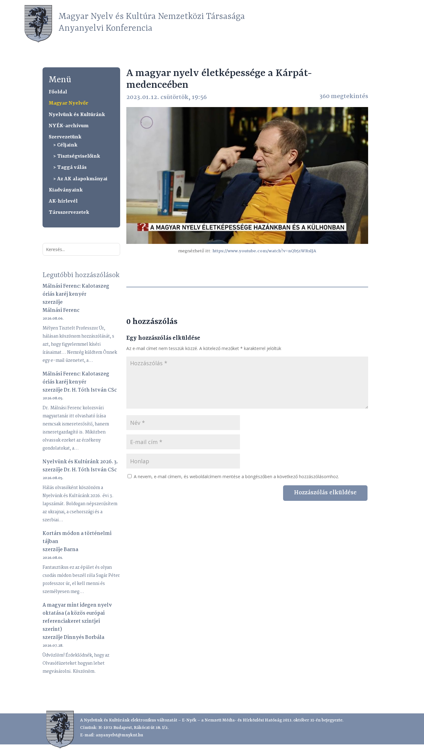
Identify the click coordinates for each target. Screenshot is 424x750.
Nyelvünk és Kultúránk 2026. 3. (80, 462)
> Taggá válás (70, 167)
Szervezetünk (65, 137)
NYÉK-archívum (68, 126)
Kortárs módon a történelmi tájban (77, 538)
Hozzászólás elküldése (325, 492)
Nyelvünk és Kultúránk (77, 115)
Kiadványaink (66, 190)
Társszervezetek (69, 212)
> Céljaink (65, 145)
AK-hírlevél (63, 201)
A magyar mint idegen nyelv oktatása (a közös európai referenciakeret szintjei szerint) (77, 617)
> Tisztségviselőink (76, 156)
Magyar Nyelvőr (68, 103)
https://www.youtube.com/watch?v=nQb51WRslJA (264, 251)
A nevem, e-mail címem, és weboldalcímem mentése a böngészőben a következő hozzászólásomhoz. (236, 476)
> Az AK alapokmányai (80, 179)
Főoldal (58, 92)
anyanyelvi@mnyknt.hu (119, 735)
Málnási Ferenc (61, 310)
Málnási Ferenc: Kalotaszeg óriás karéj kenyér (76, 290)
